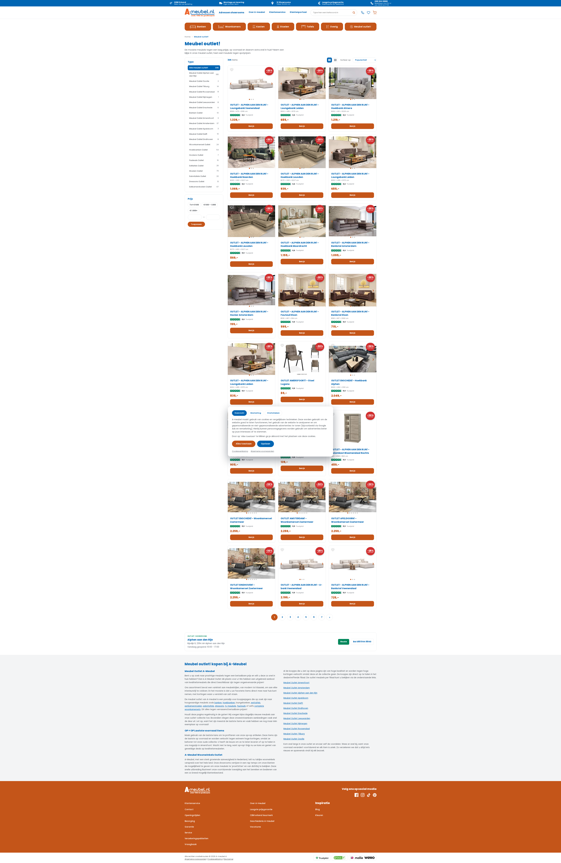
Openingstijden (192, 815)
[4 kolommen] (335, 60)
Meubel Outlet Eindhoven (204, 139)
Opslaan (265, 443)
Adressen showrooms (231, 12)
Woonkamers (233, 26)
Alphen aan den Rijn (200, 639)
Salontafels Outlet (204, 176)
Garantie (189, 826)
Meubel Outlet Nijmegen (204, 97)
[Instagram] (363, 795)
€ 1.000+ (193, 210)
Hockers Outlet (204, 155)
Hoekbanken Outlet (204, 149)
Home (188, 36)
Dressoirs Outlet (204, 181)
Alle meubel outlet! (204, 67)
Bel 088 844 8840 (362, 641)
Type (191, 61)
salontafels (208, 706)
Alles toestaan (244, 443)
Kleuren (319, 815)
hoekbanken (229, 702)
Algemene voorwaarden (195, 859)
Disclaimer (228, 859)
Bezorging (190, 821)
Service (188, 832)
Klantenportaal (298, 12)
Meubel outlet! (362, 26)
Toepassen (196, 224)
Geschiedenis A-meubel (262, 821)
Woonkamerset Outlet (204, 144)
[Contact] (362, 12)
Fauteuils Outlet (204, 160)
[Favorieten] (368, 12)
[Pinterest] (374, 795)
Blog (317, 809)
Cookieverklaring (215, 859)
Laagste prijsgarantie (261, 809)
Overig (334, 26)
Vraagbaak (191, 844)
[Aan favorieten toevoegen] (231, 69)
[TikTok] (368, 795)
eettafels (255, 702)
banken (218, 702)
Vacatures (255, 826)
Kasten (260, 26)
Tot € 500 (194, 204)
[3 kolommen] (329, 60)
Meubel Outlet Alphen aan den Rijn (204, 74)
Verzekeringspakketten (196, 838)
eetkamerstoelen (193, 706)
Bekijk (251, 126)
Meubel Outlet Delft (204, 134)
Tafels (310, 26)
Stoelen (284, 26)
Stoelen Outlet (204, 171)
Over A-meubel (257, 12)
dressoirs (219, 706)
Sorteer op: (345, 60)
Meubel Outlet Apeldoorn (204, 128)
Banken (201, 26)
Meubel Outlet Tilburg (204, 86)
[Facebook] (356, 795)
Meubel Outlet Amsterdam (204, 123)
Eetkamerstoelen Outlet (204, 186)
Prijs (190, 198)
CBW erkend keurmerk (261, 815)
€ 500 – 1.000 (210, 204)
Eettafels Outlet (204, 165)
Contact (189, 809)
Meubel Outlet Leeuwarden (204, 102)
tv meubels (230, 706)
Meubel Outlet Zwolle (204, 81)
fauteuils (241, 706)
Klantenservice (277, 12)
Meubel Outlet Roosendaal (204, 91)
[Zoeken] (353, 12)
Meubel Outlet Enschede (204, 107)
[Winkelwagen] (374, 12)
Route (343, 641)
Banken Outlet (204, 112)
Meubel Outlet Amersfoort (204, 118)
